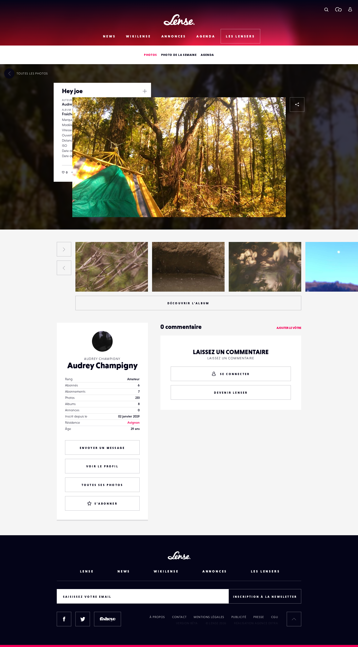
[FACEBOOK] (64, 619)
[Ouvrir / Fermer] (145, 91)
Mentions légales (209, 617)
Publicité (239, 617)
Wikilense (138, 36)
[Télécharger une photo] (338, 9)
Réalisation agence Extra (256, 623)
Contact (179, 617)
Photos (150, 55)
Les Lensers (240, 36)
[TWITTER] (82, 619)
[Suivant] (64, 249)
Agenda (205, 36)
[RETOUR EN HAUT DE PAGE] (294, 619)
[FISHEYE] (107, 619)
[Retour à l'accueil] (179, 19)
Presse (258, 617)
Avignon (133, 422)
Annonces (173, 36)
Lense (87, 571)
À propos (157, 617)
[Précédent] (64, 268)
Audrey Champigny (17, 283)
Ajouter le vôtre (289, 328)
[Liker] (276, 106)
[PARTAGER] (297, 104)
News (109, 36)
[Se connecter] (350, 9)
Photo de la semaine (179, 55)
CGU (274, 617)
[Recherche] (326, 9)
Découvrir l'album (188, 303)
